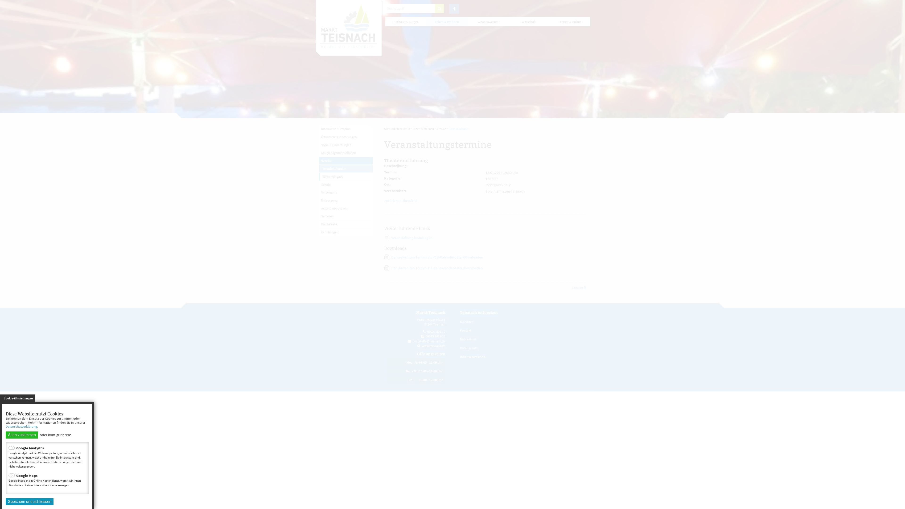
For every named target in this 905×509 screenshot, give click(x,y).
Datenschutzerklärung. (22, 426)
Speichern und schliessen (29, 502)
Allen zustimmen (22, 435)
